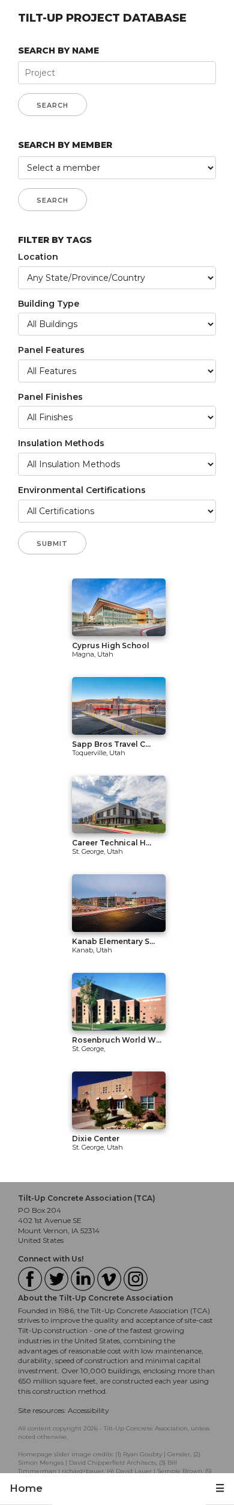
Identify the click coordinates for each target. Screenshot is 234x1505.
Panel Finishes (50, 396)
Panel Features (51, 350)
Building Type (48, 303)
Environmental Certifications (82, 490)
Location (38, 256)
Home (26, 1488)
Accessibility (88, 1410)
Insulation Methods (61, 443)
